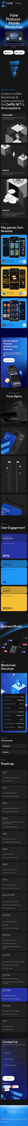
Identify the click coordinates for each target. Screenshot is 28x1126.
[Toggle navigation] (5, 6)
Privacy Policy (5, 1122)
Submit (8, 1078)
